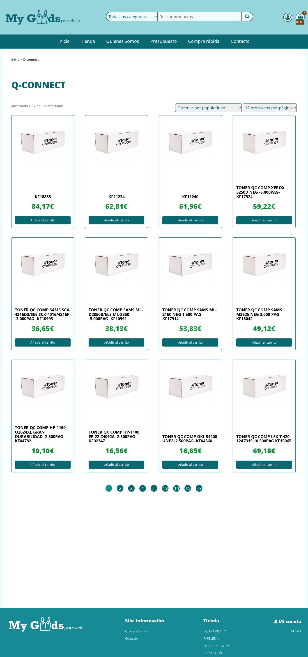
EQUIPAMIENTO (214, 631)
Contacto (240, 41)
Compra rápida (203, 41)
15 (187, 488)
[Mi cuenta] (287, 17)
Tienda (88, 41)
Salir (297, 631)
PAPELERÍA (210, 638)
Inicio (64, 41)
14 (176, 488)
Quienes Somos (122, 41)
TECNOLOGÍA (213, 653)
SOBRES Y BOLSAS (216, 646)
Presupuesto (163, 41)
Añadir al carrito (42, 220)
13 (165, 488)
